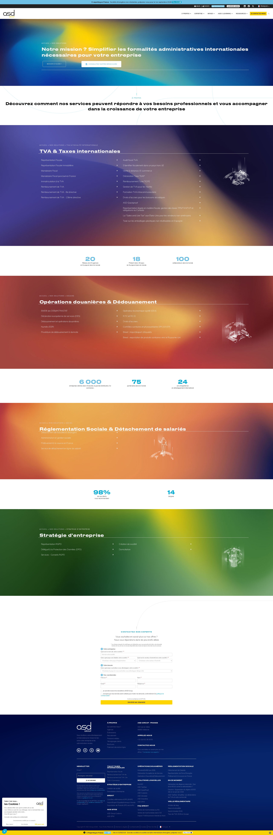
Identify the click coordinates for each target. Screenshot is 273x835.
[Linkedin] (245, 6)
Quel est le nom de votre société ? (112, 652)
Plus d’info (187, 833)
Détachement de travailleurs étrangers (59, 432)
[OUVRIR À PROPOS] (190, 14)
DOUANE (70, 296)
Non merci (9, 824)
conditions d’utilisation (94, 802)
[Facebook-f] (85, 750)
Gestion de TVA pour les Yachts (137, 186)
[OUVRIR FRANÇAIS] (269, 6)
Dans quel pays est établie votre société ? (115, 658)
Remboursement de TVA (52, 186)
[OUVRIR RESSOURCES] (247, 14)
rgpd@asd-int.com (87, 798)
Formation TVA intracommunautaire (139, 192)
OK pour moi (39, 824)
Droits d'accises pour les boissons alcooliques (144, 197)
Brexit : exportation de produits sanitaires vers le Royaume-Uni (151, 337)
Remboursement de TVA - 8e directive (59, 192)
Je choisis (24, 824)
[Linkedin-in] (79, 750)
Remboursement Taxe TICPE (136, 181)
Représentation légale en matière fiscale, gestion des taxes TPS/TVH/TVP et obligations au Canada (158, 209)
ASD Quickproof (130, 202)
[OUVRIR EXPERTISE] (204, 14)
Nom (139, 678)
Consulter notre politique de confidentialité (16, 817)
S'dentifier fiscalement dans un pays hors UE (143, 165)
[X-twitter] (253, 6)
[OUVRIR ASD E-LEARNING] (232, 14)
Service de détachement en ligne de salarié (61, 448)
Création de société (128, 544)
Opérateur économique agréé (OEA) (139, 310)
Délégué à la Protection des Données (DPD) (61, 549)
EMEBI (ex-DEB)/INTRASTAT (54, 310)
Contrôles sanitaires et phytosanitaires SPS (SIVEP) (146, 326)
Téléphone (141, 684)
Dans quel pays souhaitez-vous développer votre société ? (120, 668)
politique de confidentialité (97, 790)
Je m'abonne (91, 780)
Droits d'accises (130, 321)
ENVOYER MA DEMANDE (136, 702)
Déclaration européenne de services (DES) (60, 316)
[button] (4, 831)
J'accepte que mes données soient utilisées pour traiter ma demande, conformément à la (132, 694)
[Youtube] (98, 750)
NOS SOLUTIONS (57, 145)
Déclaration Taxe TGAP (134, 176)
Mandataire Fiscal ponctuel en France (58, 176)
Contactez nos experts (151, 752)
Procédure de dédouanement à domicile (59, 332)
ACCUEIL (45, 43)
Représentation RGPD (51, 544)
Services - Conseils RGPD (53, 554)
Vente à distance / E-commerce (137, 170)
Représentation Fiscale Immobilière (57, 165)
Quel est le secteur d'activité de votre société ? (153, 658)
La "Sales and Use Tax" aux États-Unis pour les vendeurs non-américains (157, 215)
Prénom (104, 678)
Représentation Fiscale (51, 160)
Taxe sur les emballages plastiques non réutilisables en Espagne (152, 220)
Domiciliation (125, 549)
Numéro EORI (47, 326)
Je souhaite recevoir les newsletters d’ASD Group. (118, 691)
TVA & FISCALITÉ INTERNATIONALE (82, 145)
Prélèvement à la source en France (57, 443)
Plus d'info (171, 2)
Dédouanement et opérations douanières (60, 321)
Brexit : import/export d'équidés (137, 332)
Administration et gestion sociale (56, 437)
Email (103, 684)
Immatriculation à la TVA (52, 181)
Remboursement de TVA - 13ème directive (61, 197)
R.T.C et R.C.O (129, 316)
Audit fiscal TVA (130, 160)
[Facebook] (249, 6)
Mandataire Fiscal (49, 170)
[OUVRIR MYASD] (214, 14)
